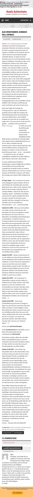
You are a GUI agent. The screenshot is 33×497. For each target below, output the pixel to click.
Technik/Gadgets (19, 429)
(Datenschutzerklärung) (22, 489)
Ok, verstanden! (17, 492)
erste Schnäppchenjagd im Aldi (15, 43)
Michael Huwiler (16, 39)
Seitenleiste (25, 20)
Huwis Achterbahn (16, 12)
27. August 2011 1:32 (8, 451)
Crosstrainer (17, 427)
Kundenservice (26, 427)
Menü (7, 20)
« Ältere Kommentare (9, 442)
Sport (12, 429)
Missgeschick (6, 429)
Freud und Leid (7, 432)
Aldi (12, 427)
